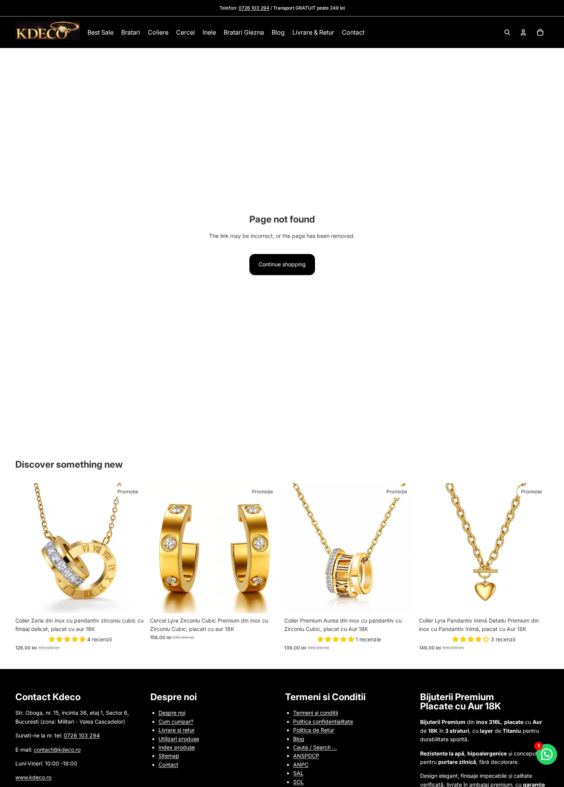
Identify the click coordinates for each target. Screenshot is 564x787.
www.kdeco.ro (33, 777)
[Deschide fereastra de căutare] (507, 32)
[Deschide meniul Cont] (523, 32)
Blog (298, 739)
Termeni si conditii (315, 712)
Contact (168, 764)
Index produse (176, 747)
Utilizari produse (178, 739)
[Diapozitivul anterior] (26, 548)
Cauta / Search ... (315, 747)
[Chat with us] (546, 754)
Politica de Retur (313, 730)
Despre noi (171, 712)
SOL (298, 782)
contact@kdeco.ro (57, 749)
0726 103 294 (82, 735)
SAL (298, 773)
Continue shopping (282, 264)
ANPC (300, 764)
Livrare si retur (176, 730)
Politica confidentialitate (323, 721)
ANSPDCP (306, 755)
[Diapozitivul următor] (133, 548)
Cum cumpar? (175, 721)
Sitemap (168, 755)
